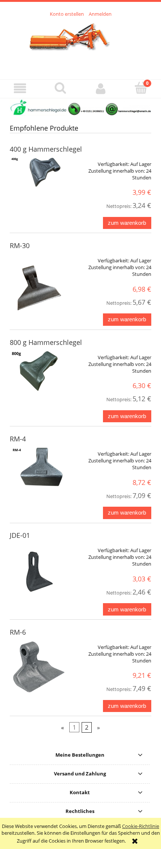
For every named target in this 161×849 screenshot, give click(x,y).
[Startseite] (80, 44)
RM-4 (18, 438)
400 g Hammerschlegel (46, 149)
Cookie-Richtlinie (140, 826)
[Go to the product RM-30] (38, 285)
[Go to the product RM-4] (38, 467)
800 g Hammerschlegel (46, 342)
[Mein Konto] (100, 88)
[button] (20, 88)
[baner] (80, 106)
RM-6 (18, 632)
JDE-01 (20, 535)
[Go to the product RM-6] (38, 667)
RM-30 (20, 245)
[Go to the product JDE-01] (38, 570)
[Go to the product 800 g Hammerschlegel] (38, 371)
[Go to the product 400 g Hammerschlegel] (38, 172)
